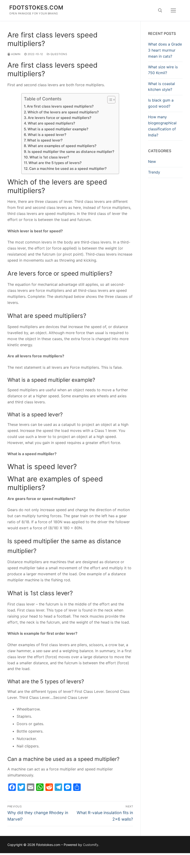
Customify (90, 845)
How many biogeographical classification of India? (162, 126)
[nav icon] (173, 10)
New (152, 161)
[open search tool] (160, 10)
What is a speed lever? (47, 134)
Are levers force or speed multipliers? (59, 117)
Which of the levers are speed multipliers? (63, 112)
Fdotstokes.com (36, 7)
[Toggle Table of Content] (109, 100)
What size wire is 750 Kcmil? (163, 70)
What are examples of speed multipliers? (62, 146)
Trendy (154, 172)
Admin (15, 54)
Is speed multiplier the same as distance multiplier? (71, 151)
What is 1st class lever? (49, 157)
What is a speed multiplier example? (58, 129)
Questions (58, 54)
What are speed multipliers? (51, 123)
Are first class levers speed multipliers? (60, 106)
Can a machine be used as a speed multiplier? (68, 168)
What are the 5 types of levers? (55, 163)
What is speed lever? (45, 140)
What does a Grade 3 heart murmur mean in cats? (165, 50)
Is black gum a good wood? (161, 103)
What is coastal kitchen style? (161, 86)
